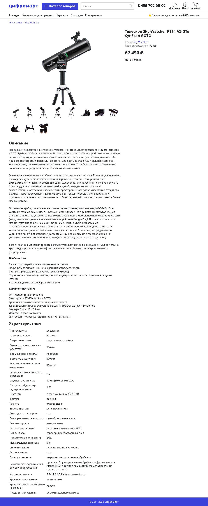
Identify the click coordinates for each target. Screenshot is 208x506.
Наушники (62, 15)
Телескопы (15, 22)
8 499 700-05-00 (152, 5)
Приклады (77, 15)
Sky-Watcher (32, 22)
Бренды (14, 15)
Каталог (62, 6)
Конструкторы (93, 15)
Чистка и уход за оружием (38, 15)
